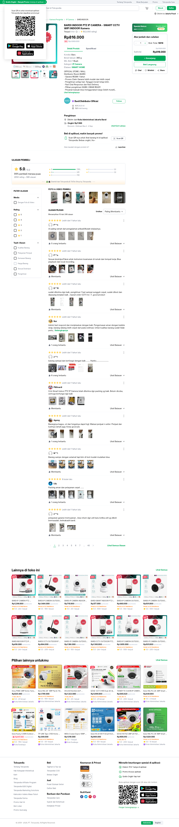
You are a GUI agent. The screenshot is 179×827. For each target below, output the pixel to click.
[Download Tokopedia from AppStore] (149, 794)
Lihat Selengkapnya (72, 92)
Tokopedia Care (168, 2)
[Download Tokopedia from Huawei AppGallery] (149, 801)
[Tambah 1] (145, 43)
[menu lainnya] (123, 220)
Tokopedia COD (53, 771)
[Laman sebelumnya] (50, 545)
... (84, 545)
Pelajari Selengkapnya (128, 807)
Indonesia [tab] (147, 823)
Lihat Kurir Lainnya (118, 126)
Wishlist (151, 70)
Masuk (160, 8)
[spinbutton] (141, 43)
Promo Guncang (20, 810)
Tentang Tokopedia (124, 2)
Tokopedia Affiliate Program (25, 782)
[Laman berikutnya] (93, 545)
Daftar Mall (51, 788)
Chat (140, 70)
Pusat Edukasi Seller (55, 784)
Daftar (171, 8)
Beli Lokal (18, 806)
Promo (155, 2)
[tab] (73, 48)
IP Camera (70, 20)
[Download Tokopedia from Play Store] (149, 788)
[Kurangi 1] (136, 43)
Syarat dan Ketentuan (55, 802)
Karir (15, 775)
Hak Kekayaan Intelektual (24, 771)
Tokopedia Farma (20, 798)
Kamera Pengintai (56, 20)
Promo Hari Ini (19, 802)
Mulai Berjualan (142, 2)
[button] (166, 13)
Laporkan (121, 147)
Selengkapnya (61, 330)
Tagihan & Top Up (54, 767)
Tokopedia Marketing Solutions (26, 790)
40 (88, 545)
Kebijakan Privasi (53, 806)
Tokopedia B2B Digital (23, 786)
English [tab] (158, 823)
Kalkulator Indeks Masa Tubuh (26, 794)
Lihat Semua (161, 570)
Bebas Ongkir (52, 775)
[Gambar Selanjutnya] (55, 74)
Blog (15, 779)
